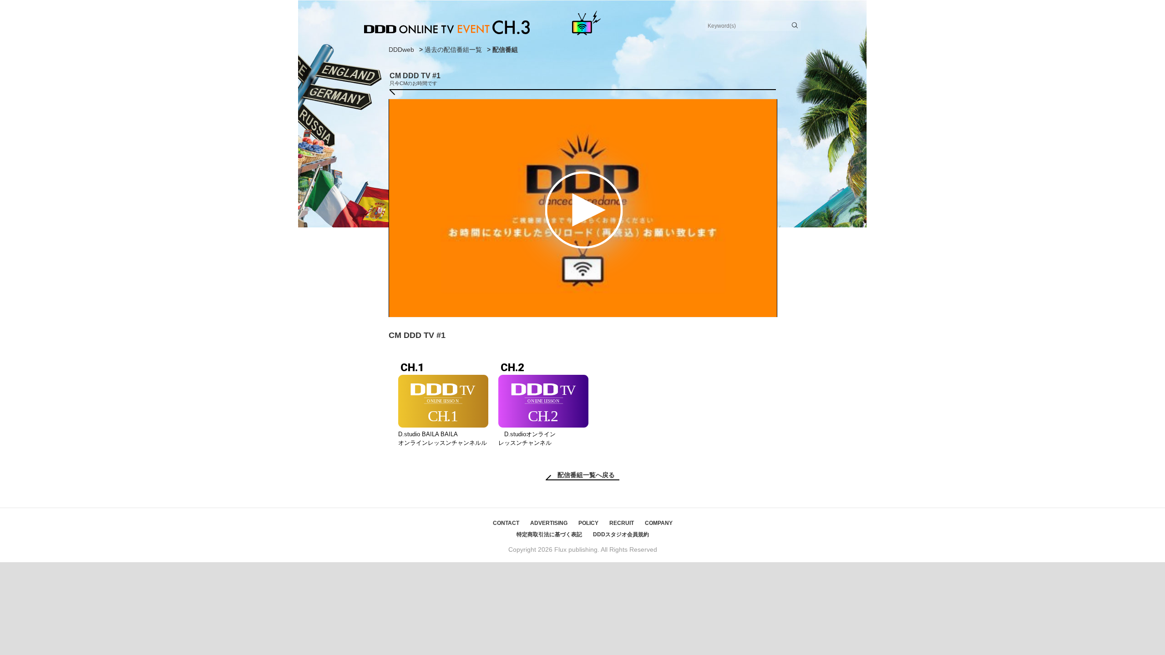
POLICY (588, 523)
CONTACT (506, 523)
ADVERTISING (548, 523)
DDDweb (401, 49)
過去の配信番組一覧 (453, 49)
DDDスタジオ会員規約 (621, 534)
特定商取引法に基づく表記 (549, 534)
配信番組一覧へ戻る (586, 475)
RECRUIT (621, 523)
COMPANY (659, 523)
